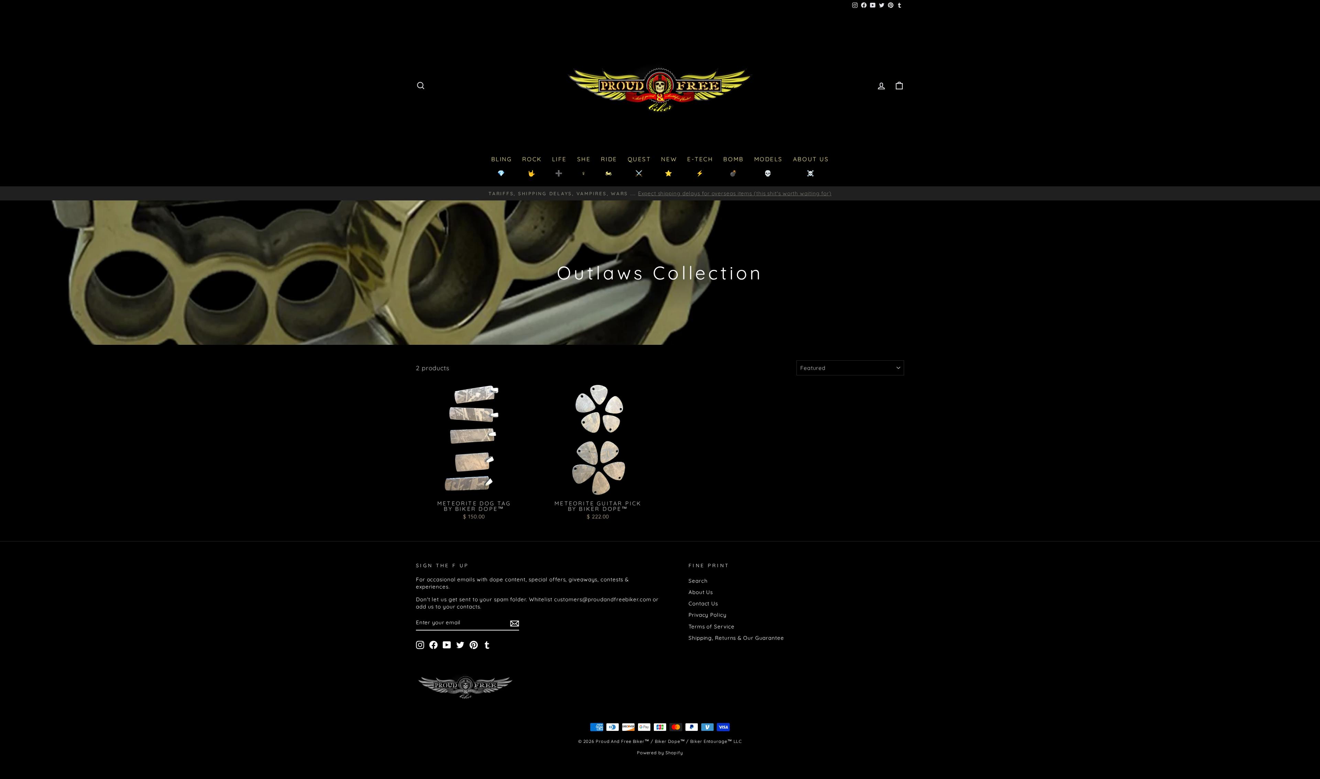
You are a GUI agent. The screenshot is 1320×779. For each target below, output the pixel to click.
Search (698, 581)
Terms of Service (711, 626)
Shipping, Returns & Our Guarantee (736, 638)
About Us (701, 592)
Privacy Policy (708, 615)
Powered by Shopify (660, 752)
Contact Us (703, 603)
